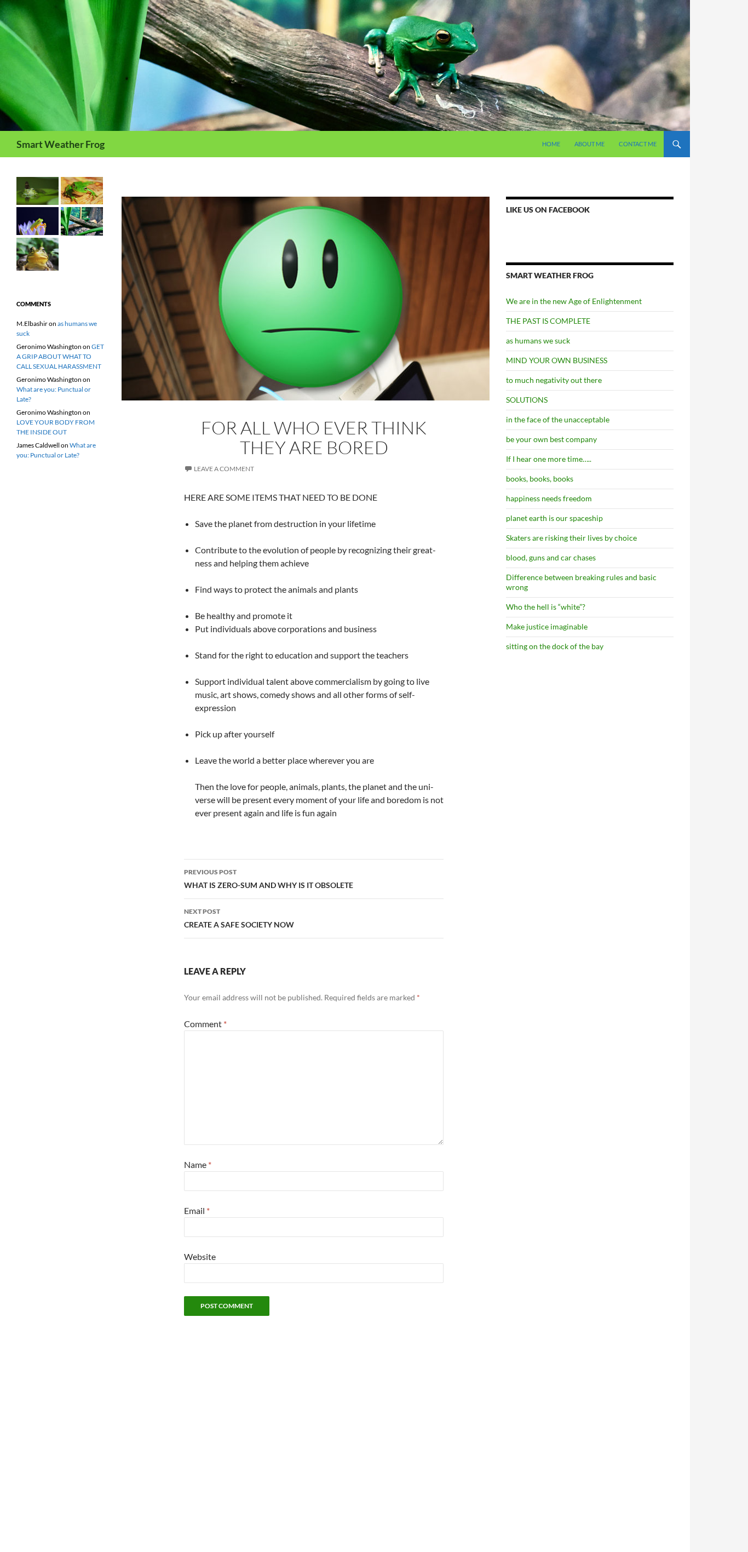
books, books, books (539, 478)
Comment (205, 1023)
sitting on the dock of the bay (554, 646)
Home (551, 143)
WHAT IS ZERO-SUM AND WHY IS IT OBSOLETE (268, 879)
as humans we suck (538, 340)
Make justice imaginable (547, 626)
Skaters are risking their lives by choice (571, 537)
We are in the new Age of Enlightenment (574, 301)
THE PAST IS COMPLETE (548, 320)
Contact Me (638, 143)
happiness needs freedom (549, 498)
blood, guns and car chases (551, 557)
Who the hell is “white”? (545, 606)
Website (200, 1256)
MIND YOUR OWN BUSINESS (556, 360)
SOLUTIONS (527, 399)
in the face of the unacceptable (557, 419)
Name (197, 1164)
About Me (589, 143)
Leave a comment (224, 469)
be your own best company (551, 439)
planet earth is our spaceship (554, 518)
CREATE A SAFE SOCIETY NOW (239, 918)
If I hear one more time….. (548, 458)
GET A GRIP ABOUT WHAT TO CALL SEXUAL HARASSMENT (60, 356)
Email (197, 1210)
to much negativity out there (554, 380)
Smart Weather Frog (60, 144)
